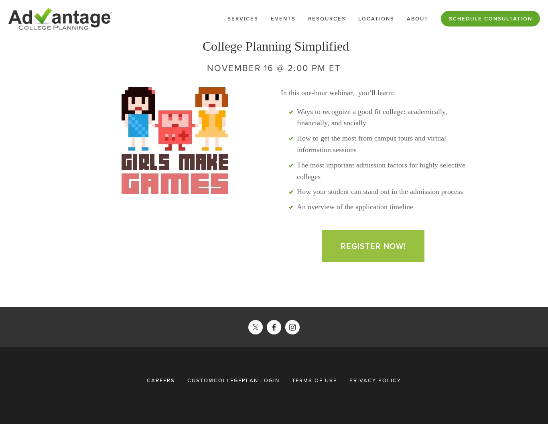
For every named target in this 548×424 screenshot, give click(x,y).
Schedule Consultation (490, 18)
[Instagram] (292, 327)
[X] (255, 327)
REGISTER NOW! (373, 246)
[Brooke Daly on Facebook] (274, 327)
